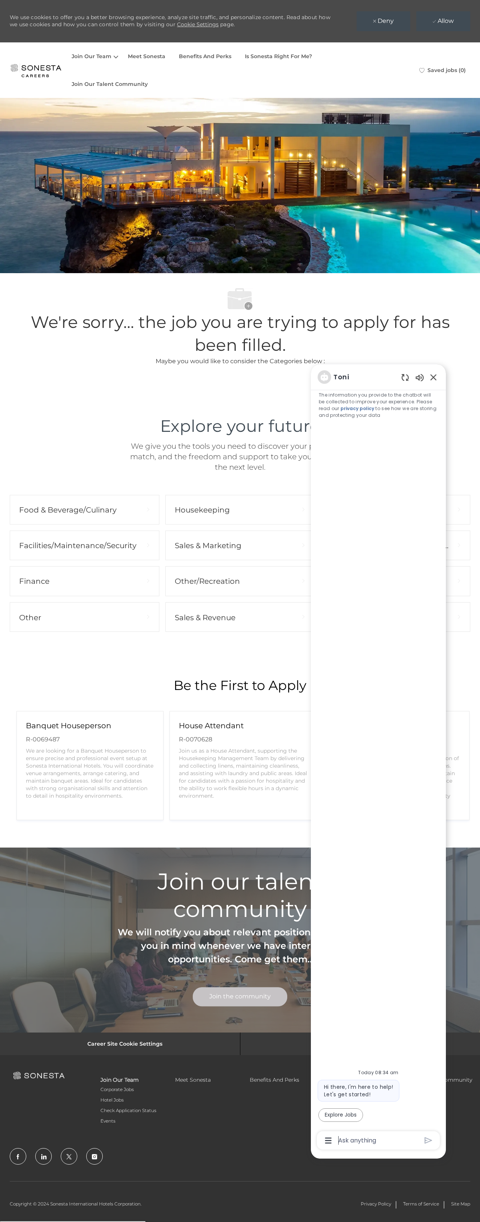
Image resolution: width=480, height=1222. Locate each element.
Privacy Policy (376, 1204)
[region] (378, 758)
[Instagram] (94, 1156)
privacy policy (357, 408)
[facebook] (18, 1156)
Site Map (460, 1204)
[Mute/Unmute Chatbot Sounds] (419, 377)
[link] (240, 996)
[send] (428, 1140)
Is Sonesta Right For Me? (278, 56)
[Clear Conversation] (405, 377)
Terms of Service (421, 1204)
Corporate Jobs (117, 1089)
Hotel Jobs (112, 1100)
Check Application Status (128, 1110)
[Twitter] (69, 1156)
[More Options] (328, 1140)
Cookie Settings (198, 24)
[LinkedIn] (43, 1156)
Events (108, 1121)
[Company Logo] (36, 70)
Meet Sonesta (146, 56)
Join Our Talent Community (110, 84)
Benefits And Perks (205, 56)
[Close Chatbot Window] (433, 377)
